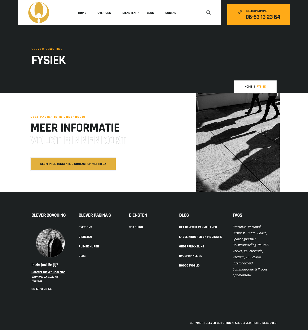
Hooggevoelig (189, 265)
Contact (171, 13)
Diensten (129, 13)
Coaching (136, 227)
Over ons (104, 13)
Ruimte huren (89, 246)
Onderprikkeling (191, 246)
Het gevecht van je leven (198, 227)
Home (82, 13)
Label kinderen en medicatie (200, 237)
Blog (150, 13)
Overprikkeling (190, 256)
